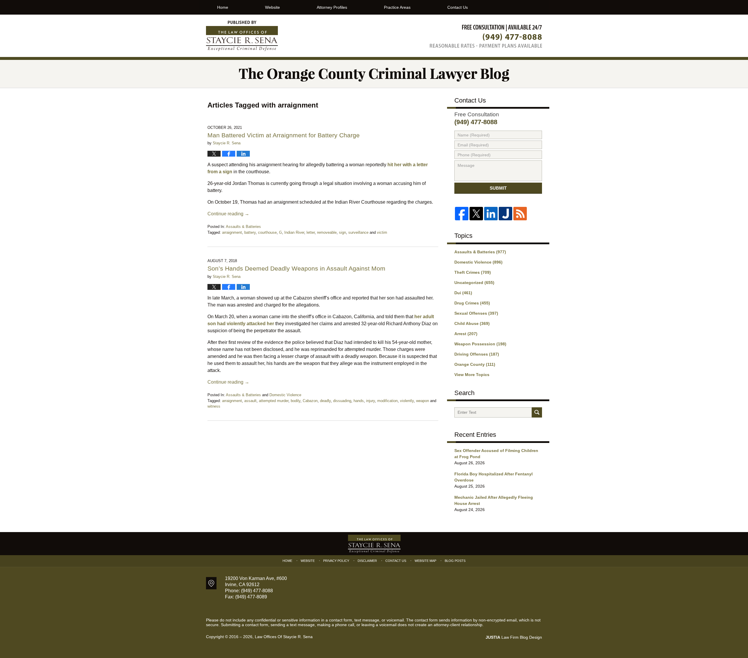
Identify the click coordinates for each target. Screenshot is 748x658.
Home (222, 7)
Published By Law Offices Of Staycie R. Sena (486, 36)
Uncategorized (474, 282)
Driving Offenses (476, 354)
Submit (498, 188)
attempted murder (273, 401)
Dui (463, 292)
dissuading (342, 401)
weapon (422, 401)
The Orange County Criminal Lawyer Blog (242, 36)
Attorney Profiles (332, 7)
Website (272, 7)
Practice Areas (397, 7)
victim (382, 232)
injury (370, 401)
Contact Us (457, 7)
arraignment (232, 232)
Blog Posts (455, 560)
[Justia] (505, 213)
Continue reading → (228, 213)
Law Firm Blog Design (514, 637)
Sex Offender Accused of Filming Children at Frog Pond (496, 453)
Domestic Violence (285, 395)
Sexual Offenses (476, 313)
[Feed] (520, 213)
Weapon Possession (480, 344)
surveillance (358, 232)
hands (359, 401)
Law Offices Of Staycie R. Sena (284, 636)
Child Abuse (472, 323)
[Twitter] (476, 213)
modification (387, 401)
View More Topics (471, 374)
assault (250, 401)
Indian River (294, 232)
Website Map (425, 560)
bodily (295, 401)
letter (311, 232)
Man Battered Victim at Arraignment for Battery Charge (283, 135)
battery (250, 232)
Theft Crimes (472, 272)
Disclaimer (367, 560)
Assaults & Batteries (243, 226)
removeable (327, 232)
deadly (325, 401)
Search (537, 412)
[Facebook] (461, 213)
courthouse (267, 232)
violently (407, 401)
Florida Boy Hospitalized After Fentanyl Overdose (493, 477)
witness (213, 406)
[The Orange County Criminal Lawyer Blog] (374, 74)
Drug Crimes (472, 303)
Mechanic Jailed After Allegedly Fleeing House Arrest (493, 500)
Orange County (474, 364)
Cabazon (310, 401)
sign (342, 232)
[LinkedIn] (491, 213)
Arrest (465, 333)
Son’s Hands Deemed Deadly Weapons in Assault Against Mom (296, 268)
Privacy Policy (336, 560)
